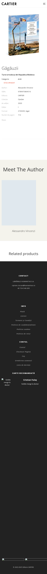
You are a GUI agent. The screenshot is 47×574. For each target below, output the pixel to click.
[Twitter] (21, 120)
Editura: (4, 95)
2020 (20, 103)
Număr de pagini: (8, 115)
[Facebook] (16, 120)
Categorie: (5, 79)
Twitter (23, 298)
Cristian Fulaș (30, 380)
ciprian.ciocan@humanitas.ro (23, 285)
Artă (19, 79)
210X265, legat (23, 111)
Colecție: (5, 99)
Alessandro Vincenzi (25, 88)
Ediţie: (4, 107)
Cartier (21, 95)
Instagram (23, 295)
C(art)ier (21, 99)
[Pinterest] (25, 120)
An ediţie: (5, 103)
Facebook (20, 298)
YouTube (26, 298)
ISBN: (4, 91)
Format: (5, 111)
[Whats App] (30, 120)
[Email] (34, 120)
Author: (4, 88)
